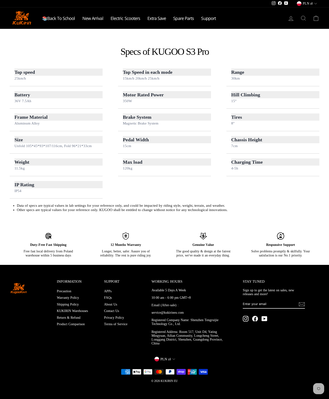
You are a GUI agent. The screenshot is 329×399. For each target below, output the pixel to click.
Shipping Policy (68, 304)
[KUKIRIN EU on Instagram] (246, 319)
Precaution (64, 291)
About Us (110, 304)
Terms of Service (115, 324)
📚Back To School (58, 18)
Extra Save (156, 18)
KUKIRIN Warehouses (72, 311)
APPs (108, 291)
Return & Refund (68, 317)
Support (208, 18)
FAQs (108, 297)
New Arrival (92, 18)
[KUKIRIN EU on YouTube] (264, 319)
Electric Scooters (125, 18)
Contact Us (111, 311)
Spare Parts (183, 18)
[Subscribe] (302, 304)
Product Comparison (71, 324)
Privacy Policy (114, 317)
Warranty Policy (68, 297)
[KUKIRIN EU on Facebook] (255, 319)
